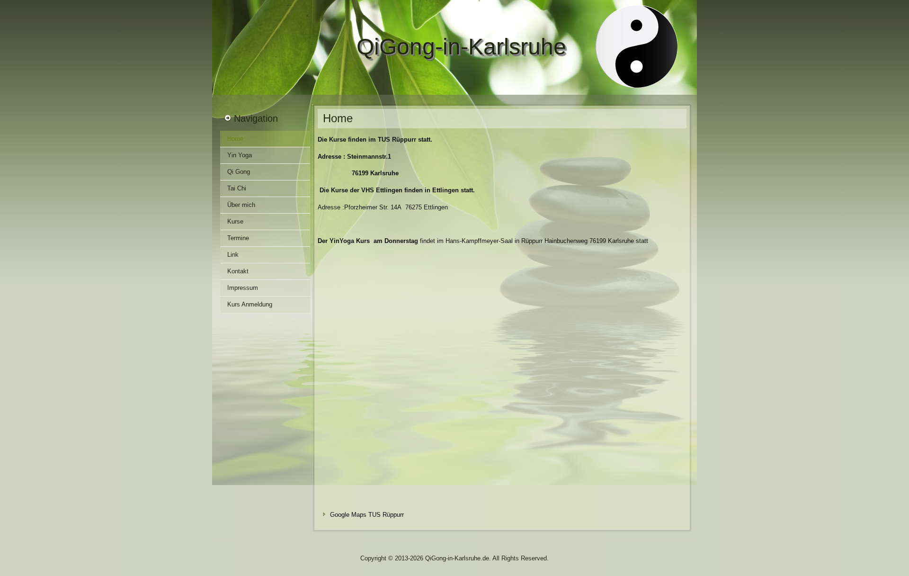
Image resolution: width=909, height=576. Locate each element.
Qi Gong (238, 171)
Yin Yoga (239, 155)
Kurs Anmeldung (249, 304)
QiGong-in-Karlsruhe (461, 46)
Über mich (241, 204)
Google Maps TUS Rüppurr (367, 514)
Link (233, 254)
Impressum (242, 287)
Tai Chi (236, 188)
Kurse (235, 221)
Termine (238, 238)
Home (235, 138)
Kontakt (238, 271)
